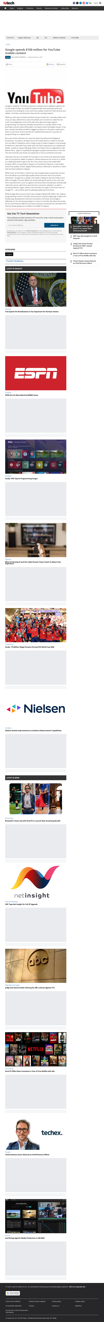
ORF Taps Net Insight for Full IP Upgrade (85, 237)
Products (29, 8)
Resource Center (51, 8)
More (74, 8)
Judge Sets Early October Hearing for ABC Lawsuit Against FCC (83, 246)
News (12, 8)
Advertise (78, 1306)
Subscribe (65, 8)
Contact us (55, 1306)
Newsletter (62, 64)
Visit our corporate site (77, 1287)
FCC (46, 38)
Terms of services (31, 231)
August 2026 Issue (24, 38)
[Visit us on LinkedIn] (80, 3)
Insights (20, 8)
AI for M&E (75, 38)
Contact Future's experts (37, 1301)
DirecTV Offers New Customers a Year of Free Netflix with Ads (85, 255)
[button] (97, 3)
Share (10, 64)
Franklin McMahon (19, 57)
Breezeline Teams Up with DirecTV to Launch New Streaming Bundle (83, 228)
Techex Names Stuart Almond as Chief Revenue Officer (84, 262)
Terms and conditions (13, 1301)
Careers (31, 1306)
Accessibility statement (13, 1306)
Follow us (51, 64)
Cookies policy (80, 1301)
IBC (38, 38)
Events (39, 8)
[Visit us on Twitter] (77, 3)
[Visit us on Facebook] (74, 3)
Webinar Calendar (59, 38)
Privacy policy (56, 1301)
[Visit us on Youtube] (84, 3)
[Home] (5, 8)
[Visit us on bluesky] (87, 3)
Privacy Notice (11, 232)
